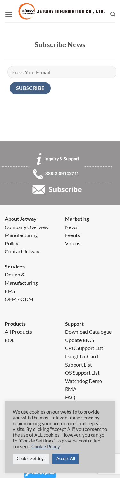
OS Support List (82, 373)
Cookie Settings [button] (31, 458)
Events (72, 235)
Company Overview (27, 227)
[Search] (112, 14)
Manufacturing (21, 235)
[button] (8, 14)
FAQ (70, 397)
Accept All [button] (65, 458)
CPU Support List (84, 348)
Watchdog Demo (83, 381)
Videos (72, 243)
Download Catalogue (88, 332)
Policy (11, 243)
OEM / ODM (19, 299)
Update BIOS (79, 340)
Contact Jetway (22, 251)
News (71, 227)
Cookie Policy (45, 446)
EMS (10, 291)
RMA (70, 389)
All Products (18, 332)
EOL (9, 340)
